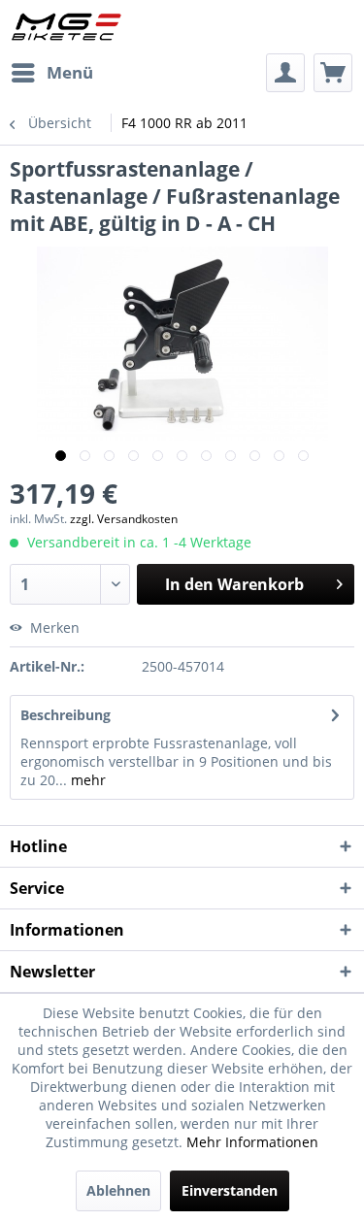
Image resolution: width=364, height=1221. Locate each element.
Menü (70, 72)
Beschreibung (65, 715)
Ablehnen (118, 1190)
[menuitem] (51, 72)
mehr (86, 780)
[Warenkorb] (333, 72)
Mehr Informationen (252, 1142)
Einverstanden (230, 1190)
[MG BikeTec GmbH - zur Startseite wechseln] (66, 27)
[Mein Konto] (285, 72)
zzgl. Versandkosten (124, 519)
